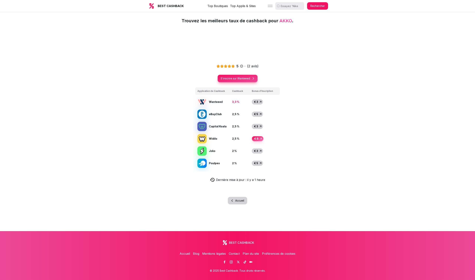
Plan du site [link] (251, 253)
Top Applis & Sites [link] (243, 6)
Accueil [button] (239, 200)
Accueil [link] (185, 253)
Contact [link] (234, 253)
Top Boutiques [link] (217, 6)
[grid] (237, 128)
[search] (291, 6)
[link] (224, 261)
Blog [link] (196, 253)
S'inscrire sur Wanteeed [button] (235, 78)
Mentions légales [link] (214, 253)
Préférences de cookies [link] (278, 253)
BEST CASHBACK (171, 6)
